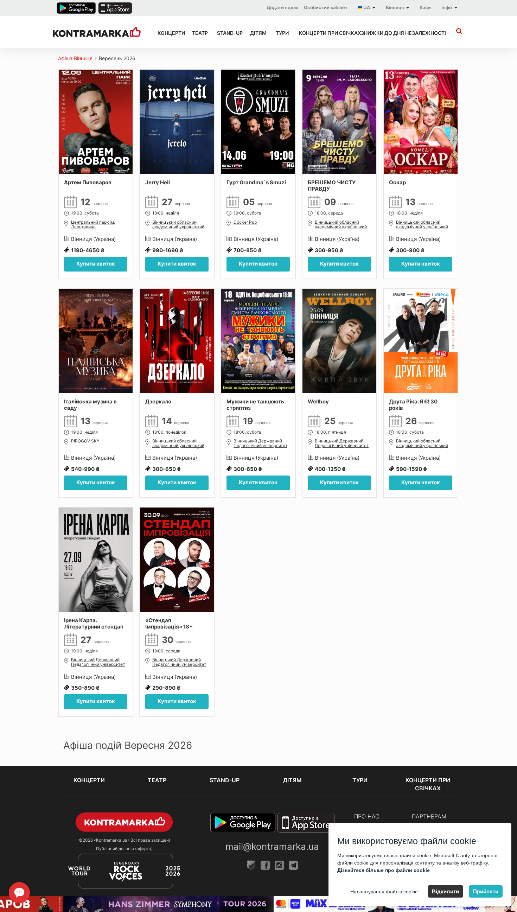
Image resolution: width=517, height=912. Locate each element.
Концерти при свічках (323, 33)
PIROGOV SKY (85, 441)
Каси (425, 7)
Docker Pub (245, 222)
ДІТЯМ (256, 33)
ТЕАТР (198, 33)
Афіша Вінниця (75, 58)
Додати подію (283, 7)
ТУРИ (281, 33)
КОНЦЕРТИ (168, 33)
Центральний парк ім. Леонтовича (93, 224)
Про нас (366, 816)
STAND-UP (227, 33)
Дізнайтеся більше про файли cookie (383, 870)
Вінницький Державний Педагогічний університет (260, 443)
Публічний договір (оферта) (124, 848)
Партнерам (429, 816)
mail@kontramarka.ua (272, 846)
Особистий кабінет (325, 7)
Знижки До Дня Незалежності (394, 33)
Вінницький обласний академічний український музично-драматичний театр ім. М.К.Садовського (179, 225)
